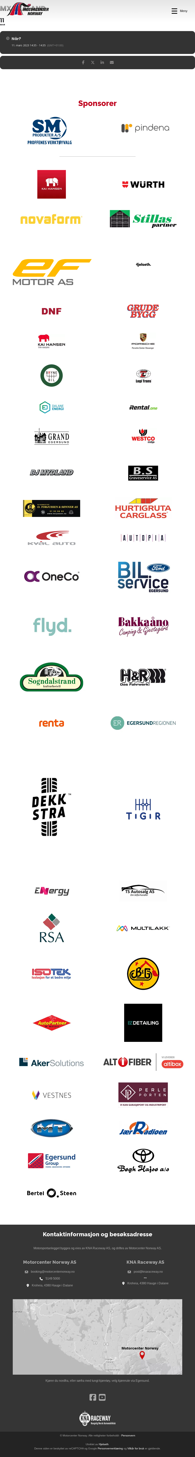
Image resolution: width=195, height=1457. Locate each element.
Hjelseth (104, 1444)
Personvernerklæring (110, 1448)
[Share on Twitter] (93, 62)
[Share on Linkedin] (102, 62)
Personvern (128, 1435)
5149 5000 (53, 1278)
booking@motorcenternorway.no (53, 1271)
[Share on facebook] (83, 62)
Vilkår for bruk (135, 1448)
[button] (179, 11)
